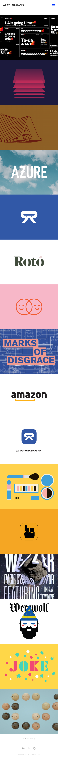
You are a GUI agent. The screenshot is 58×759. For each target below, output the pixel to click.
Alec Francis (13, 5)
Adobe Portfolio (34, 754)
